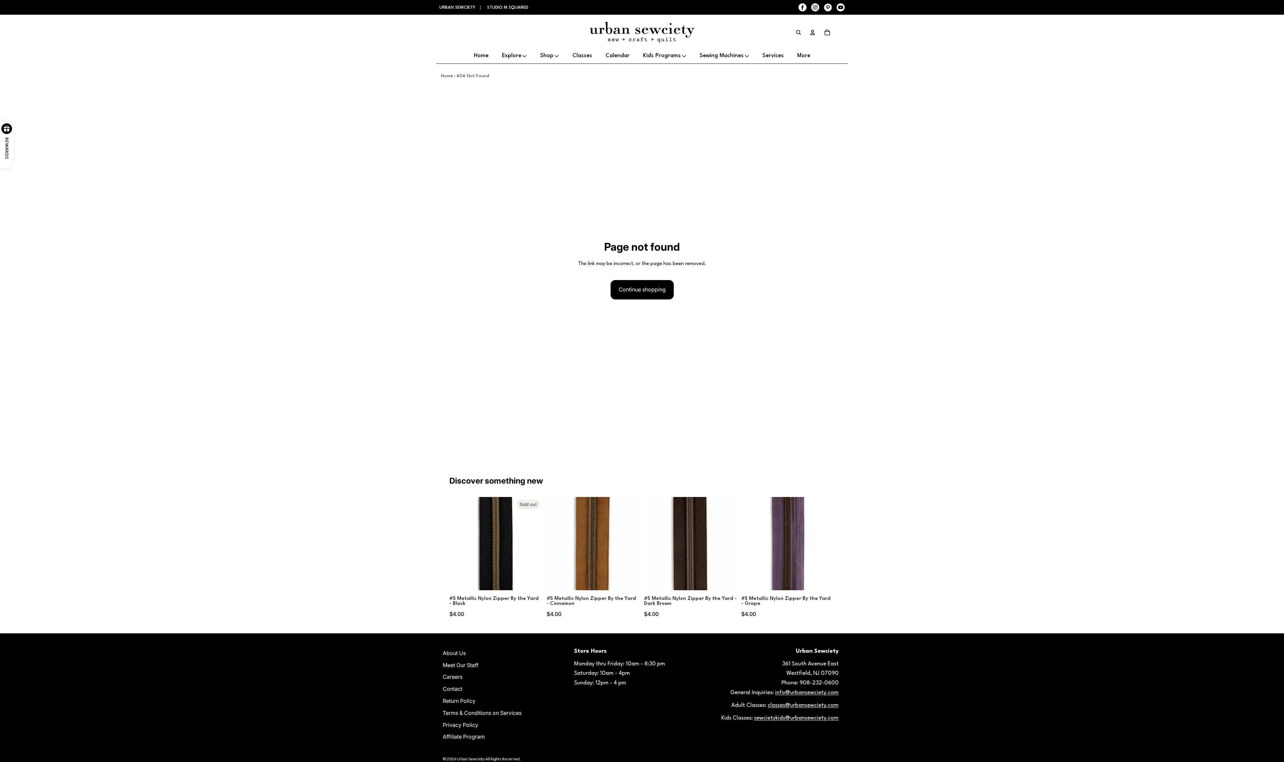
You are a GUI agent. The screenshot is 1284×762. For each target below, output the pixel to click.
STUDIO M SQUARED (507, 7)
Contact (452, 688)
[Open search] (798, 32)
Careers (452, 676)
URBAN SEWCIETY (458, 7)
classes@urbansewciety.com (803, 705)
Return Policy (459, 700)
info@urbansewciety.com (807, 692)
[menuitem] (804, 56)
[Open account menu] (812, 32)
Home (447, 76)
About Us (454, 653)
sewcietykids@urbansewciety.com (796, 718)
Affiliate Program (464, 736)
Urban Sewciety (471, 758)
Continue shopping (642, 289)
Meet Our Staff (460, 665)
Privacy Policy (460, 725)
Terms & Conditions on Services (482, 713)
